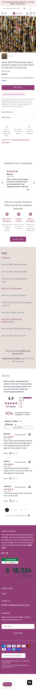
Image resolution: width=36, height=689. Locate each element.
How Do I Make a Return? (13, 312)
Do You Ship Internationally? (14, 271)
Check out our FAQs (11, 358)
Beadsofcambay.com (13, 661)
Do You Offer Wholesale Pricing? (16, 328)
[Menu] (2, 13)
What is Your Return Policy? (14, 295)
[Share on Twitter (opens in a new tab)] (14, 453)
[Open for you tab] (29, 682)
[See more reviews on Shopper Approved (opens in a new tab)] (17, 453)
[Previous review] (2, 182)
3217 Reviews (12, 407)
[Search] (6, 13)
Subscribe (18, 633)
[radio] (25, 398)
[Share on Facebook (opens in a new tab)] (10, 453)
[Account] (26, 13)
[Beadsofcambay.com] (18, 13)
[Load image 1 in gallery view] (18, 34)
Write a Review (18, 427)
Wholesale (6, 117)
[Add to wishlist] (1, 17)
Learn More (18, 239)
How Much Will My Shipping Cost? (14, 280)
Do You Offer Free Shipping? (14, 264)
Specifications (7, 112)
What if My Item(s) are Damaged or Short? (16, 304)
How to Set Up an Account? (14, 335)
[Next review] (34, 182)
